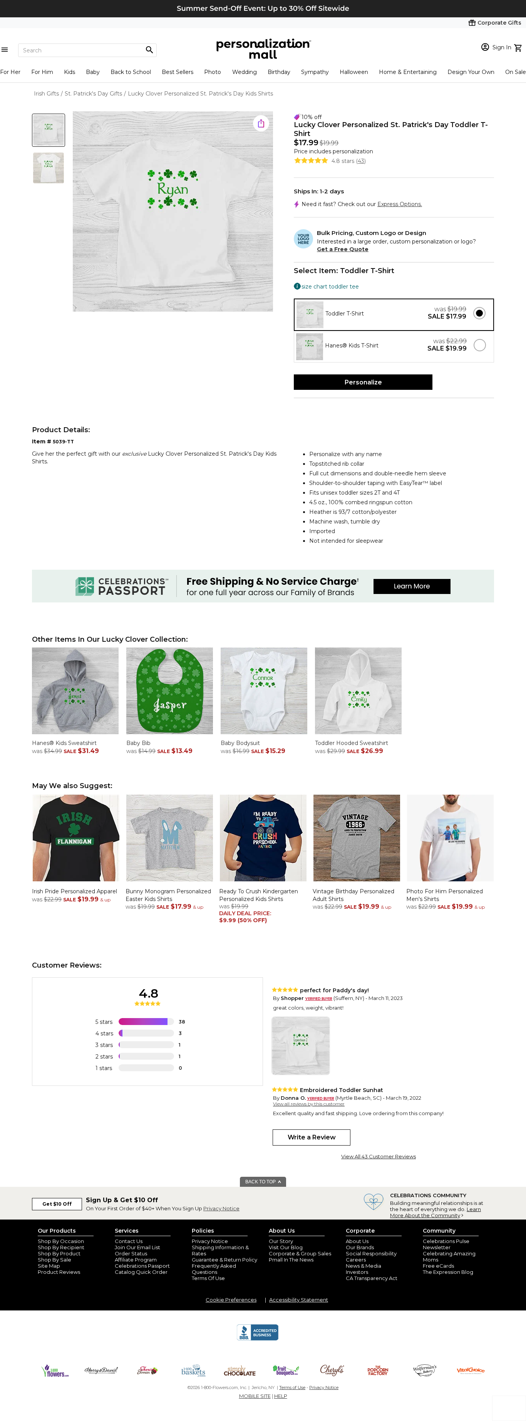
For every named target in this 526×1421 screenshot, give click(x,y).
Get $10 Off (57, 1204)
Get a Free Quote (343, 249)
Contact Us (128, 1241)
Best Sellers (177, 72)
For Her (10, 72)
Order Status (131, 1253)
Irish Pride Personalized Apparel (74, 891)
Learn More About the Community (435, 1212)
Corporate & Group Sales (300, 1253)
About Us (357, 1241)
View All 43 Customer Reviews (378, 1156)
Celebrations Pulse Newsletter (446, 1244)
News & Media (363, 1266)
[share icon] (261, 123)
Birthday (279, 72)
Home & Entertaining (408, 72)
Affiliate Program (136, 1260)
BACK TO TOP (261, 1181)
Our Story (281, 1241)
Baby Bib (138, 743)
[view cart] (519, 47)
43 (361, 161)
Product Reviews (59, 1272)
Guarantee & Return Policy (224, 1260)
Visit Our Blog (286, 1247)
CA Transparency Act (371, 1278)
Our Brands (360, 1247)
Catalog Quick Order (141, 1272)
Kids (69, 72)
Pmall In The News (291, 1260)
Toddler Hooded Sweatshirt (351, 743)
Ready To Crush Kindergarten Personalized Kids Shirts (258, 895)
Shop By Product (59, 1253)
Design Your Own (470, 72)
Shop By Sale (54, 1260)
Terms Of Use (208, 1278)
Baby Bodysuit (240, 743)
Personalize (363, 382)
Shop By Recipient (61, 1247)
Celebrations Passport (142, 1266)
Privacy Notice (221, 1208)
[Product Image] (173, 212)
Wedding (244, 72)
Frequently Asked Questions (214, 1269)
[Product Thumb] (48, 130)
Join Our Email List (137, 1247)
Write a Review (312, 1137)
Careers (356, 1260)
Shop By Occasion (61, 1241)
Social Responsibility (371, 1253)
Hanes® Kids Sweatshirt (64, 743)
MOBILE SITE (255, 1396)
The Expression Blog (448, 1272)
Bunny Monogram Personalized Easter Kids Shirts (168, 895)
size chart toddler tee (330, 286)
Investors (357, 1272)
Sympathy (315, 72)
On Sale (515, 72)
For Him (42, 72)
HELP (280, 1396)
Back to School (131, 72)
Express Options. (399, 204)
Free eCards (438, 1266)
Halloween (354, 72)
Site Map (49, 1266)
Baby (93, 72)
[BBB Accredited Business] (257, 1339)
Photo (212, 72)
